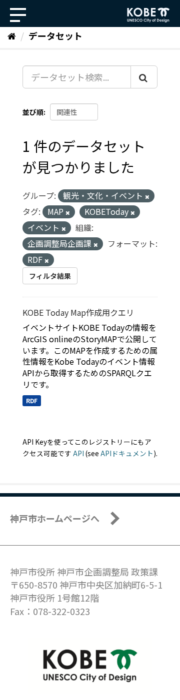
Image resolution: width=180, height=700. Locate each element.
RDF (32, 400)
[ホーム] (12, 35)
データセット (55, 35)
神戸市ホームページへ (55, 518)
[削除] (147, 196)
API (78, 453)
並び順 (33, 112)
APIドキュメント (127, 453)
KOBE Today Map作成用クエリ (78, 312)
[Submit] (144, 76)
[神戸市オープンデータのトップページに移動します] (148, 14)
